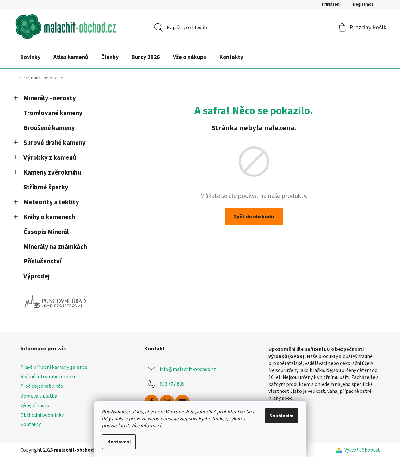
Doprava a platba (38, 395)
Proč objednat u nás (41, 386)
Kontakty (30, 424)
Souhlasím (281, 415)
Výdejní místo (34, 405)
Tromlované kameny (53, 113)
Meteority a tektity (51, 202)
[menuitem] (30, 57)
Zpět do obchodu (253, 216)
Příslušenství (42, 261)
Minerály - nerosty (49, 98)
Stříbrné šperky (45, 187)
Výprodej (36, 276)
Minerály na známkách (55, 246)
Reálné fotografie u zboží (47, 376)
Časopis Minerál (46, 232)
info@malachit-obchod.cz (188, 369)
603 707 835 (172, 383)
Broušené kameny (49, 128)
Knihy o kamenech (49, 217)
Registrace (363, 4)
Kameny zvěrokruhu (52, 172)
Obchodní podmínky (42, 414)
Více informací (146, 425)
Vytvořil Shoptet (362, 450)
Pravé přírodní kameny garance (53, 367)
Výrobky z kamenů (49, 157)
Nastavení (119, 441)
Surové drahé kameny (54, 142)
